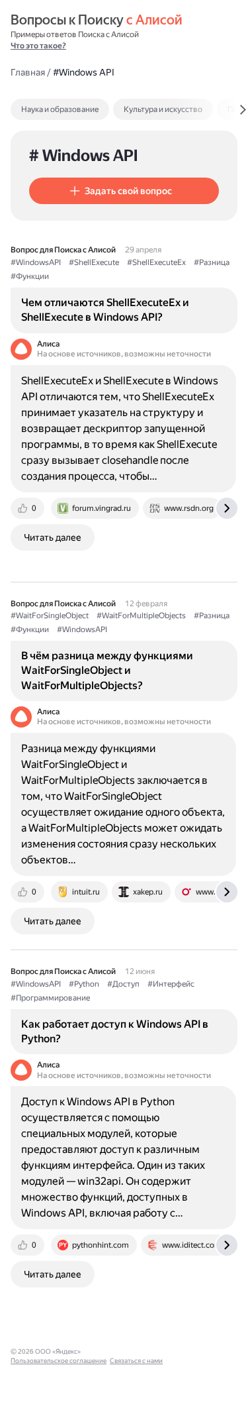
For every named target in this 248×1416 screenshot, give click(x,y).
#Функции (30, 276)
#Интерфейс (170, 984)
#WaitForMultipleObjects (141, 615)
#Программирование (50, 998)
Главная (28, 72)
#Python (84, 984)
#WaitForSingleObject (50, 615)
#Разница (211, 262)
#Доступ (123, 984)
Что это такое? (38, 45)
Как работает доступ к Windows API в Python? (114, 1031)
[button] (124, 191)
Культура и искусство (163, 109)
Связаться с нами (136, 1360)
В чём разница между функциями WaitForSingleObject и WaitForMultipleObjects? (107, 670)
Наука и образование (60, 109)
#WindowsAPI (36, 262)
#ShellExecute (94, 262)
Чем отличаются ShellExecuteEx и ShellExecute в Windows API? (105, 309)
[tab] (88, 109)
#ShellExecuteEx (156, 262)
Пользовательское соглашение (58, 1360)
